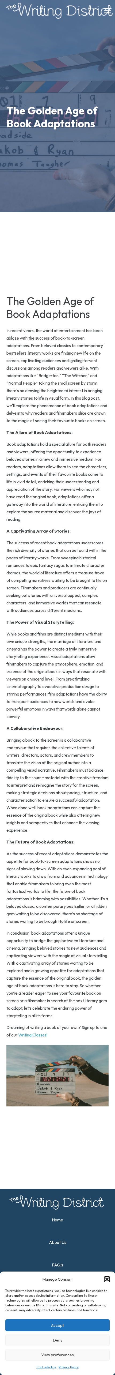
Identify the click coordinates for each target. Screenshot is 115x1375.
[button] (107, 1279)
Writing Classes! (32, 1035)
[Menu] (107, 10)
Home (57, 1219)
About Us (57, 1242)
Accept (57, 1325)
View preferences (57, 1354)
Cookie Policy (46, 1367)
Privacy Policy (69, 1367)
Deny (58, 1340)
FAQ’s (57, 1265)
